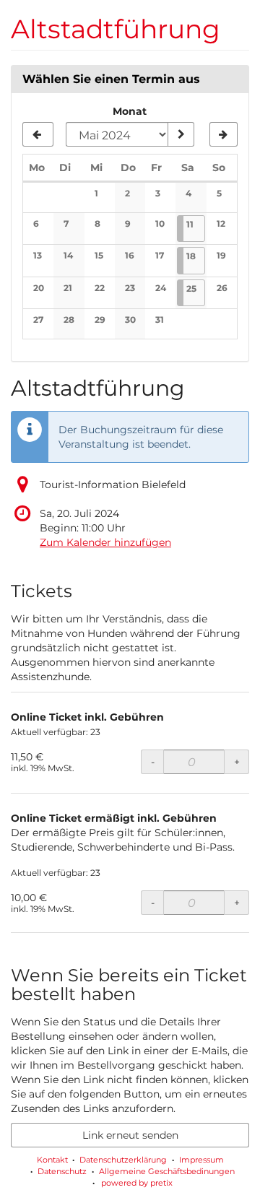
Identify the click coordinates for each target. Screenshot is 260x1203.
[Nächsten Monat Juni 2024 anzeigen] (223, 134)
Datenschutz (62, 1171)
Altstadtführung (115, 29)
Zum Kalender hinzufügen (105, 542)
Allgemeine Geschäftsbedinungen (167, 1171)
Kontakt (52, 1160)
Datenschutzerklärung (123, 1160)
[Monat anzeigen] (181, 134)
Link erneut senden (130, 1135)
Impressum (201, 1160)
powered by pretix (137, 1183)
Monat (130, 111)
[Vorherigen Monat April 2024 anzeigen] (37, 134)
